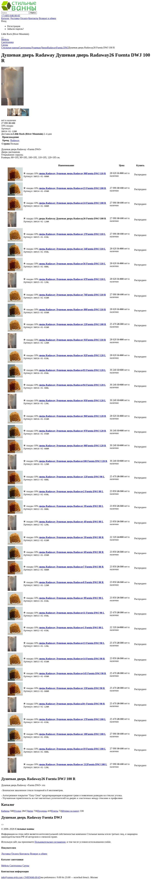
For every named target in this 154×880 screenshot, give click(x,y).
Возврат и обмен (47, 18)
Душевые (36, 47)
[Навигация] (2, 37)
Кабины (5, 811)
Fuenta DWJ (62, 47)
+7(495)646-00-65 (31, 877)
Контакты (33, 18)
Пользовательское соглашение (50, 842)
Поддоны (42, 811)
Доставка (15, 18)
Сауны (4, 45)
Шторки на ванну (70, 811)
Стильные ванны (10, 47)
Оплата (24, 18)
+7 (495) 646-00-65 (10, 15)
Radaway (51, 47)
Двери (44, 47)
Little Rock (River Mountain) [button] (15, 34)
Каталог (5, 18)
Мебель (5, 39)
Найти (33, 13)
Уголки (17, 811)
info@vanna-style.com (12, 877)
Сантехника (7, 42)
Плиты (54, 811)
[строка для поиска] (15, 12)
